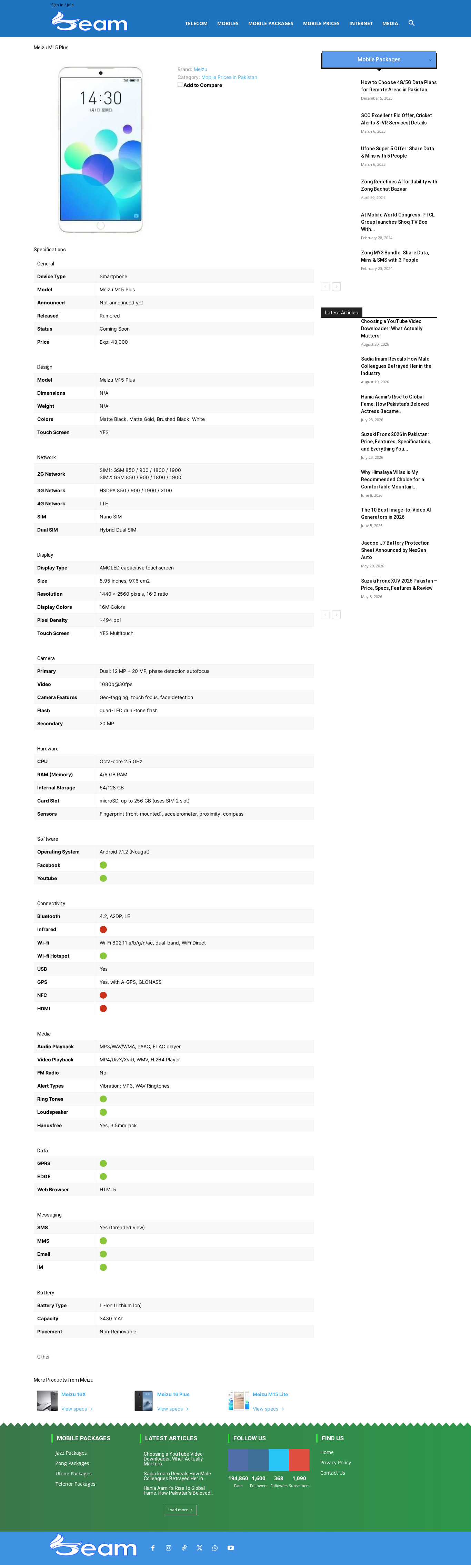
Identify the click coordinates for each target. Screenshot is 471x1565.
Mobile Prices (321, 23)
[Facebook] (153, 1548)
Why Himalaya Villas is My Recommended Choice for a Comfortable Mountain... (392, 479)
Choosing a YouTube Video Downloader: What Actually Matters (391, 329)
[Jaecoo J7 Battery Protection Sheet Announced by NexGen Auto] (338, 551)
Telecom (196, 23)
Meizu (86, 1380)
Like (238, 1451)
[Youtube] (230, 1548)
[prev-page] (325, 286)
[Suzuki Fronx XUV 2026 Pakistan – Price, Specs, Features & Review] (338, 589)
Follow (258, 1451)
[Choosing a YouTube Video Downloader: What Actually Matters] (338, 330)
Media (390, 23)
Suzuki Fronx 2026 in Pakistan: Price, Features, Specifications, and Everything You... (396, 442)
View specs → (77, 1409)
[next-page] (336, 286)
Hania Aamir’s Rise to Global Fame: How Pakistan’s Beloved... (178, 1490)
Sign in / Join (62, 4)
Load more (178, 1510)
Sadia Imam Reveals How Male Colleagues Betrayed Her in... (177, 1476)
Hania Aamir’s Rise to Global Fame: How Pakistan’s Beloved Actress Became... (395, 404)
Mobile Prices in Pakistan (229, 77)
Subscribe (299, 1451)
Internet (361, 23)
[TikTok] (184, 1548)
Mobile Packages (270, 23)
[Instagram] (168, 1548)
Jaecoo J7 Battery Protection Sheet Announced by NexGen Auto (395, 550)
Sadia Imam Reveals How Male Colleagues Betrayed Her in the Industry (396, 366)
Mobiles (228, 23)
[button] (411, 24)
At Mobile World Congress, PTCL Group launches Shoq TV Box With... (397, 222)
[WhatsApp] (215, 1548)
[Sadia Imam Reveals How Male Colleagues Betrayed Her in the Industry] (338, 367)
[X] (199, 1548)
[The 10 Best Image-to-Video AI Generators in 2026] (338, 518)
